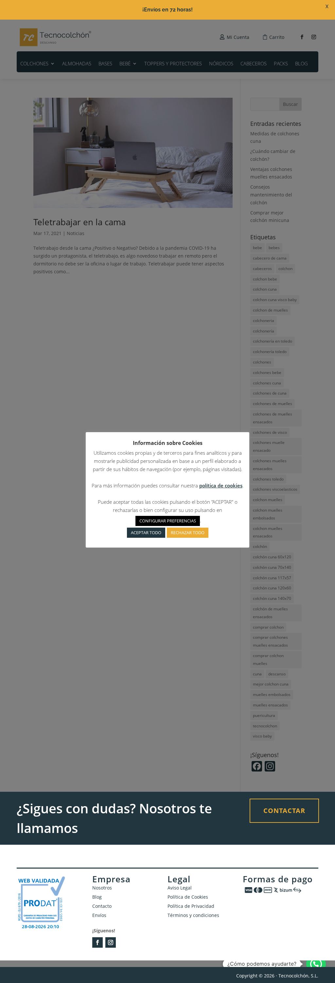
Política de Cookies (188, 897)
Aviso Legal (180, 888)
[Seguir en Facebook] (97, 942)
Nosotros (102, 888)
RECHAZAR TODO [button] (187, 532)
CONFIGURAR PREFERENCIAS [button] (167, 521)
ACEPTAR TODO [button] (146, 532)
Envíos (99, 915)
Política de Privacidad (191, 906)
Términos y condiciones (193, 915)
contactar (284, 810)
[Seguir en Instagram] (110, 942)
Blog (97, 897)
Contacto (102, 906)
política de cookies (220, 485)
